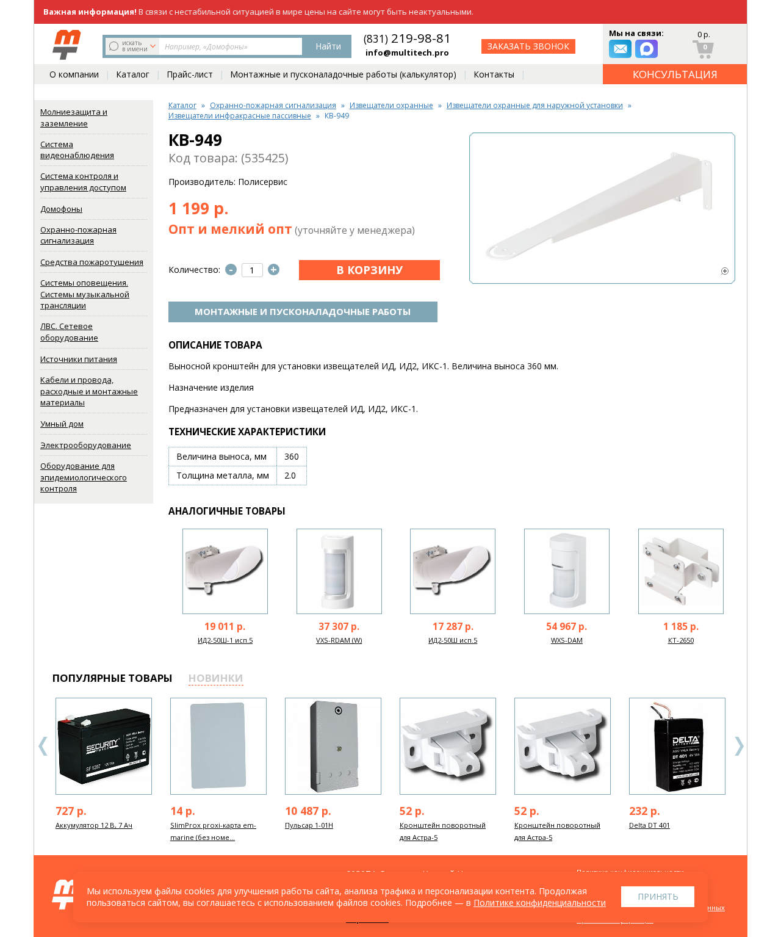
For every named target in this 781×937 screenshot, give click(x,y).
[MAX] (646, 49)
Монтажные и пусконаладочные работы (303, 311)
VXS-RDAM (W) (339, 640)
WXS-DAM (567, 640)
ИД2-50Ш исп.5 (452, 640)
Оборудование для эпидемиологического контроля (83, 477)
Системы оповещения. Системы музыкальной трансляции (84, 294)
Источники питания (78, 358)
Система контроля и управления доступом (83, 181)
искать (135, 45)
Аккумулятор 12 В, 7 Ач (94, 825)
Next (739, 746)
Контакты (493, 74)
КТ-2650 (681, 640)
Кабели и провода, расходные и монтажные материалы (89, 391)
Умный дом (62, 423)
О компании (74, 74)
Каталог (132, 74)
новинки (216, 678)
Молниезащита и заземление (73, 117)
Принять (658, 896)
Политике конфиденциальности (539, 902)
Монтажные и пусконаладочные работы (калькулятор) (343, 74)
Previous (43, 746)
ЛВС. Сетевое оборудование (69, 331)
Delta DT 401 (649, 825)
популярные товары (112, 678)
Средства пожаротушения (91, 261)
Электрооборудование (85, 445)
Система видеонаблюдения (77, 150)
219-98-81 (407, 37)
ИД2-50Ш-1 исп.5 (225, 640)
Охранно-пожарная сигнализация (78, 235)
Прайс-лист (190, 74)
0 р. (703, 34)
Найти (328, 46)
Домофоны (61, 208)
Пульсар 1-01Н (309, 825)
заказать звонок (528, 46)
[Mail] (620, 49)
